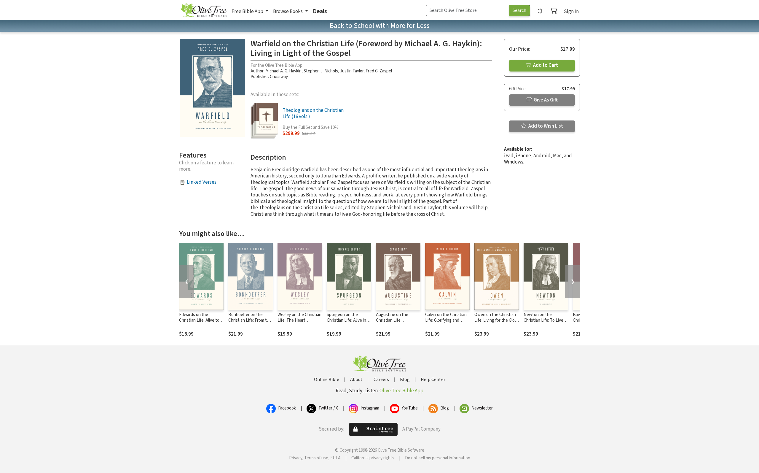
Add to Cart (545, 65)
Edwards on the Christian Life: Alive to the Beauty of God (199, 320)
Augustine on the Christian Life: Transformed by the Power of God (394, 323)
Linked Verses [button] (201, 182)
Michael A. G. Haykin (283, 71)
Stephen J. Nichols (321, 71)
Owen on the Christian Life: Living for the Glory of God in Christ (496, 320)
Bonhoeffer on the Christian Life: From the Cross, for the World (250, 320)
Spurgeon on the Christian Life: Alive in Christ (346, 320)
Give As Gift (545, 100)
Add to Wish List (545, 126)
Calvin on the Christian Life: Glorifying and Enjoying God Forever (446, 320)
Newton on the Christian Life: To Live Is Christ (545, 320)
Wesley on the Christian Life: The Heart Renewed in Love (299, 320)
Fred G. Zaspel (379, 71)
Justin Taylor (351, 71)
